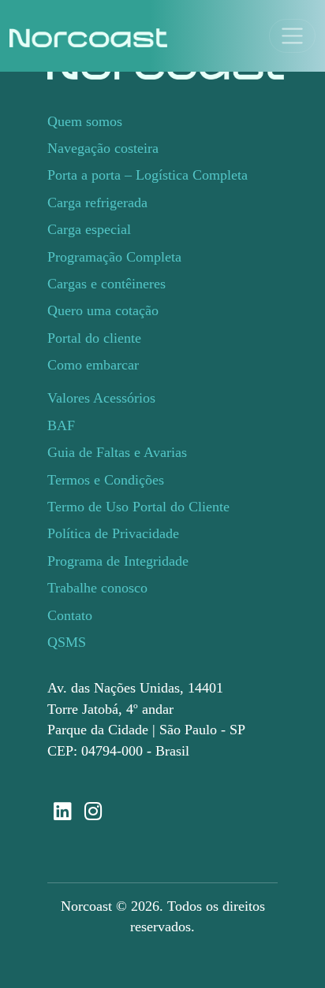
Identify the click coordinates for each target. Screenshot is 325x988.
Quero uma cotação (103, 310)
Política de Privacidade (113, 533)
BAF (61, 425)
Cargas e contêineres (106, 284)
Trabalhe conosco (97, 588)
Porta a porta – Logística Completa (147, 175)
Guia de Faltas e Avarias (117, 452)
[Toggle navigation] (292, 36)
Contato (69, 615)
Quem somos (84, 121)
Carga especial (89, 229)
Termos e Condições (105, 480)
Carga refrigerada (97, 202)
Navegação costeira (103, 148)
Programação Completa (114, 257)
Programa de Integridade (118, 561)
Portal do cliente (94, 338)
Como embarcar (93, 365)
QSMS (66, 642)
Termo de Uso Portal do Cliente (138, 506)
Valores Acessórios (101, 398)
